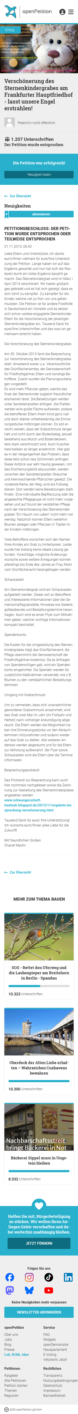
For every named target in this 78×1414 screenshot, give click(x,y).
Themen (10, 1390)
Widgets (49, 1339)
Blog (7, 1344)
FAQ (46, 1334)
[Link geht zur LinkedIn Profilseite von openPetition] (68, 1277)
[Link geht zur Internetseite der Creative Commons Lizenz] (7, 1409)
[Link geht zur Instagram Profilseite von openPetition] (29, 1277)
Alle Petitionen (15, 1380)
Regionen (11, 1396)
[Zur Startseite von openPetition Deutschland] (28, 11)
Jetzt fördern (39, 1243)
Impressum (51, 1390)
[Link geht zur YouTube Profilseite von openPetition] (48, 1290)
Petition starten (16, 1385)
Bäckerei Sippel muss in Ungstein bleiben (39, 1160)
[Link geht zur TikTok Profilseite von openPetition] (48, 1277)
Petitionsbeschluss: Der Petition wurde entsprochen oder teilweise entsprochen (37, 234)
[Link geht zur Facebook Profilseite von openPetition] (9, 1277)
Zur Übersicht (20, 196)
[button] (62, 12)
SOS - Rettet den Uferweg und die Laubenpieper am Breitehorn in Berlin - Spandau (39, 973)
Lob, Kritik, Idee (16, 1355)
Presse (9, 1350)
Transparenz (52, 1375)
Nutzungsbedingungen (60, 1380)
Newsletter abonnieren (39, 1312)
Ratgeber (11, 1375)
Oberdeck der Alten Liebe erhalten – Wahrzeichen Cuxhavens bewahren (39, 1068)
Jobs (8, 1339)
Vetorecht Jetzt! (55, 1360)
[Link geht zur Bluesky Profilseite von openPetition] (29, 1290)
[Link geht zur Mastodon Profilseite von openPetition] (9, 1290)
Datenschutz (52, 1385)
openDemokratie (55, 1344)
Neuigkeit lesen (39, 174)
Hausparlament (55, 1350)
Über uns (11, 1334)
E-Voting (49, 1355)
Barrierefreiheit (54, 1396)
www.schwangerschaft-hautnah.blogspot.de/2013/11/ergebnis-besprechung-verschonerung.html (38, 805)
